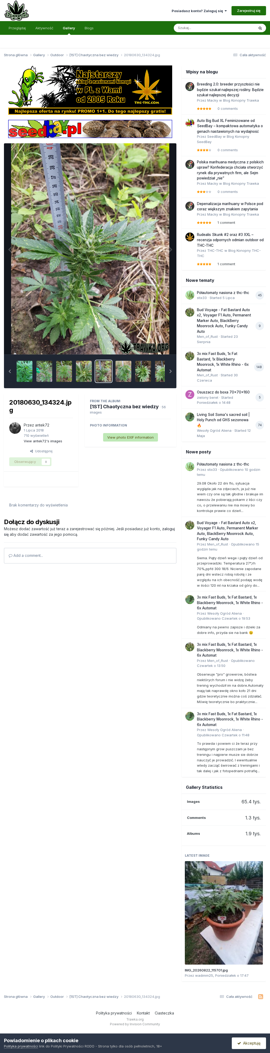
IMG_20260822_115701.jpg (206, 970)
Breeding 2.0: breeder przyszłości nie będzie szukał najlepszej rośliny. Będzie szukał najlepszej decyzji (230, 89)
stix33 (202, 298)
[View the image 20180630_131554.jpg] (123, 371)
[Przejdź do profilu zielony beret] (189, 394)
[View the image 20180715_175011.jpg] (44, 371)
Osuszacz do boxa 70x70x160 (223, 392)
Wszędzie (239, 28)
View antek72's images (43, 441)
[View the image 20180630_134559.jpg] (64, 371)
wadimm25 (204, 975)
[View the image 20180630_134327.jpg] (84, 371)
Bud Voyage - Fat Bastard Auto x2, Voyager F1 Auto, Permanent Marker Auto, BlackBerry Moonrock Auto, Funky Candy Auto (224, 321)
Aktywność (44, 28)
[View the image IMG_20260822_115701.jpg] (224, 913)
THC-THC (215, 250)
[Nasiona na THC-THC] (90, 90)
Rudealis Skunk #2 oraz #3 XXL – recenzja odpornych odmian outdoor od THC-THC (230, 240)
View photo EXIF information (130, 437)
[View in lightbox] (90, 248)
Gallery (69, 28)
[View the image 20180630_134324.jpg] (104, 371)
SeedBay (214, 136)
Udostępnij (42, 451)
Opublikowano (223, 618)
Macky (212, 100)
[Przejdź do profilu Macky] (189, 86)
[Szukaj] (260, 28)
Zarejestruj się (249, 10)
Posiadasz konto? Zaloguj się (198, 11)
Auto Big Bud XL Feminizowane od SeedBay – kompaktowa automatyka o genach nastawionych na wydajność (230, 126)
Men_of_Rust (207, 336)
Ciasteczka (164, 1013)
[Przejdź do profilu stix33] (189, 295)
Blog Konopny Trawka (241, 100)
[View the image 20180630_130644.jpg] (143, 371)
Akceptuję (251, 1043)
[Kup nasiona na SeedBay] (90, 128)
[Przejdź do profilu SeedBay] (189, 122)
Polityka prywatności (114, 1013)
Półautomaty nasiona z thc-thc (223, 293)
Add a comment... (27, 555)
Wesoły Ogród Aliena (214, 430)
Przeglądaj (17, 28)
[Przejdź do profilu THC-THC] (189, 237)
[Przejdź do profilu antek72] (15, 428)
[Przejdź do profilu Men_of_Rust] (189, 312)
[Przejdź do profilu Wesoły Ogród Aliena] (189, 416)
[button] (10, 371)
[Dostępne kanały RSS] (260, 996)
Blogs (89, 28)
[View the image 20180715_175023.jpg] (24, 371)
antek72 (42, 425)
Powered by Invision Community (135, 1024)
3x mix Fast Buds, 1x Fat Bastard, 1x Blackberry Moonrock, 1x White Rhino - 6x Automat (230, 602)
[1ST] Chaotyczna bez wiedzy (124, 406)
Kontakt (143, 1013)
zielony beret (207, 397)
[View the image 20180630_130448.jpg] (163, 371)
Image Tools (154, 345)
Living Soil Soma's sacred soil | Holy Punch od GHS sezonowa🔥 (223, 420)
